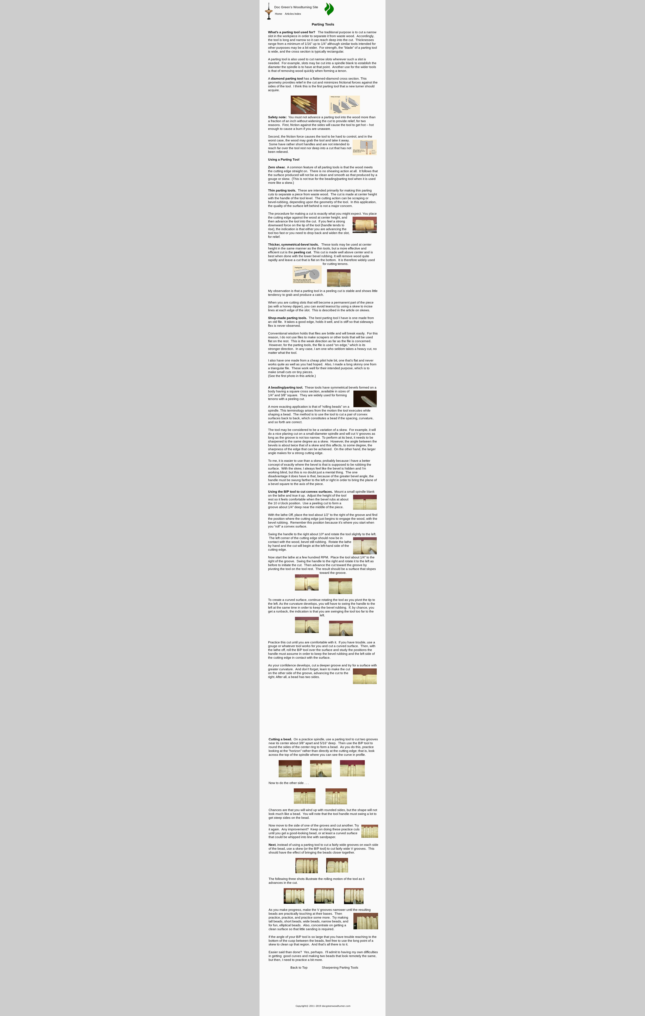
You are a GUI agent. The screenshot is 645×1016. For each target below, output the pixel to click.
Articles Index (293, 13)
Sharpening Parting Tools (340, 967)
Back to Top (299, 967)
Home (278, 13)
